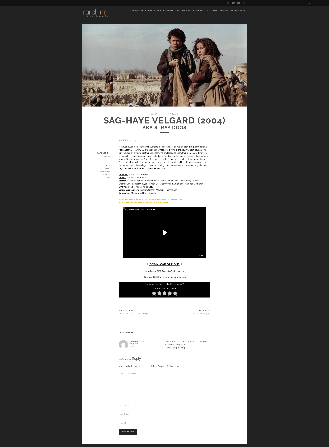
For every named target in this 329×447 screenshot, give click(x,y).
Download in (153, 271)
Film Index (212, 11)
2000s (107, 168)
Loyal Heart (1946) (200, 314)
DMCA (244, 11)
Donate (235, 11)
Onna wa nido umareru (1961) (134, 314)
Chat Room (198, 11)
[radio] (154, 294)
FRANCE (106, 175)
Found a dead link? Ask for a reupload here (155, 11)
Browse (186, 11)
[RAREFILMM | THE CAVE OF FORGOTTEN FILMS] (95, 17)
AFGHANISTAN (103, 172)
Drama (174, 114)
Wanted (224, 11)
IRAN (108, 178)
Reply (132, 347)
